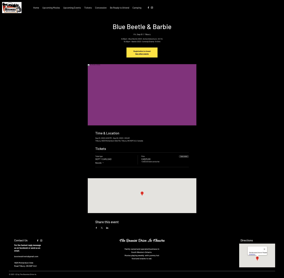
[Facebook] (148, 7)
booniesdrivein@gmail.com (26, 256)
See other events (142, 54)
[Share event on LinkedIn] (107, 228)
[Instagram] (152, 7)
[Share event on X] (102, 228)
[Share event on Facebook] (96, 228)
